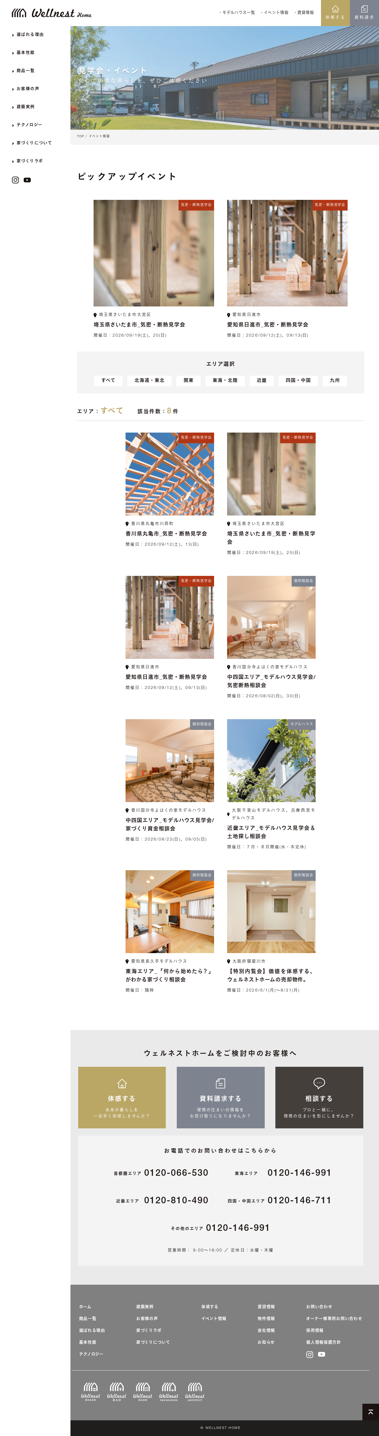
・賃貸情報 (303, 13)
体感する (335, 18)
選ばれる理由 (92, 1331)
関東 (189, 381)
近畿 (262, 381)
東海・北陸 (225, 381)
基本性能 (88, 1343)
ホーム (85, 1307)
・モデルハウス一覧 (236, 13)
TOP (80, 136)
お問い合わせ (319, 1307)
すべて (108, 381)
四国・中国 (298, 381)
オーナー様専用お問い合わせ (334, 1319)
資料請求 (364, 18)
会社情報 (266, 1331)
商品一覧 (88, 1319)
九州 (335, 381)
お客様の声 (147, 1319)
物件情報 (266, 1319)
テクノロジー (91, 1355)
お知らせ (266, 1343)
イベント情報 (99, 136)
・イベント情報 (274, 13)
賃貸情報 (266, 1307)
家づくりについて (153, 1343)
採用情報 (315, 1331)
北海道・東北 (149, 381)
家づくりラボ (148, 1331)
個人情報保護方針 (323, 1343)
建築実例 (145, 1307)
